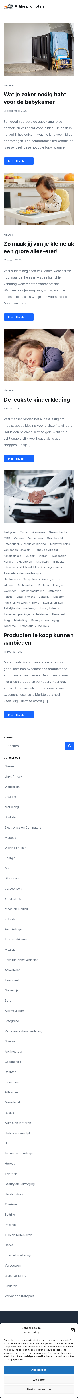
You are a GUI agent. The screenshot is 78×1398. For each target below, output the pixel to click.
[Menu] (72, 6)
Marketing (20, 620)
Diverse (10, 1041)
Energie (58, 585)
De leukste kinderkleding (37, 399)
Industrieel (12, 1082)
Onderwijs (42, 561)
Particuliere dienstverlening (21, 573)
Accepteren (39, 1369)
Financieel (58, 614)
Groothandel (55, 538)
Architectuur (26, 585)
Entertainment (26, 596)
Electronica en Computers (20, 579)
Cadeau (19, 538)
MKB (7, 538)
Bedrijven (10, 532)
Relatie (8, 596)
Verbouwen (35, 538)
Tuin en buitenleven (32, 532)
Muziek (30, 555)
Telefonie (42, 614)
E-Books (58, 561)
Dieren (43, 555)
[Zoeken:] (39, 746)
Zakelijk (44, 596)
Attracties (54, 591)
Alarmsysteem (50, 567)
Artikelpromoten (29, 6)
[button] (72, 1330)
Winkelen (9, 567)
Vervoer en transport (17, 550)
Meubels (43, 626)
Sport (35, 602)
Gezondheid (57, 532)
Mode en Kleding (35, 544)
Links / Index (48, 608)
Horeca (8, 561)
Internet (9, 585)
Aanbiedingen (12, 555)
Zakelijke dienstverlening (20, 608)
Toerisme (10, 626)
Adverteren (24, 561)
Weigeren (39, 1379)
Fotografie (26, 626)
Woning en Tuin (51, 579)
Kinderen (9, 85)
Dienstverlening (60, 544)
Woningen (10, 591)
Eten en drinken (53, 602)
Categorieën (12, 544)
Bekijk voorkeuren (39, 1389)
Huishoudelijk (28, 567)
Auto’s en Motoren (16, 602)
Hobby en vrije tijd (46, 550)
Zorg (7, 620)
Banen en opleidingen (17, 614)
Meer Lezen (16, 161)
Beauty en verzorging (45, 620)
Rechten (43, 585)
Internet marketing (32, 591)
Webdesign (59, 555)
